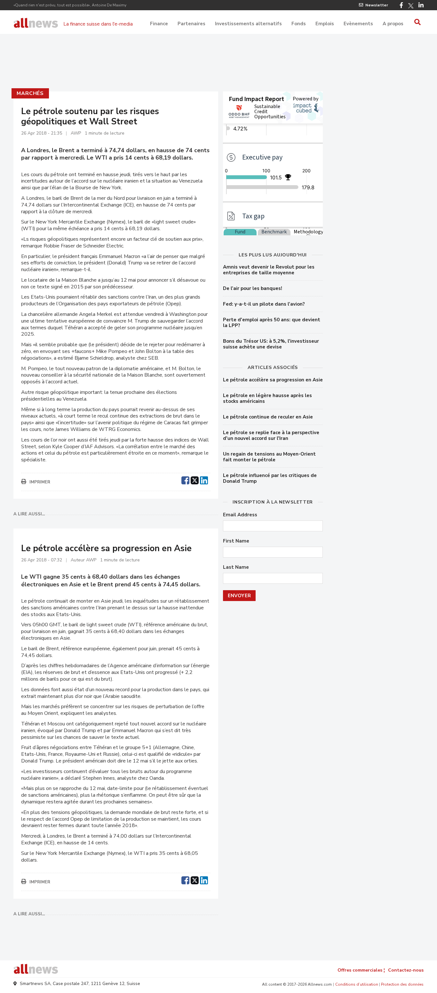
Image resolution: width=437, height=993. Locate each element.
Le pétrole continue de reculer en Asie (268, 417)
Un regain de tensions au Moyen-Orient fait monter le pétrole (269, 457)
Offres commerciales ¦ (361, 970)
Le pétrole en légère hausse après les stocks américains (267, 398)
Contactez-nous (406, 970)
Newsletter (376, 5)
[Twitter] (410, 5)
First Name (236, 541)
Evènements (358, 23)
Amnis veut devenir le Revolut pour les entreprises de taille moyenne (268, 270)
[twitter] (195, 479)
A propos (393, 23)
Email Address (240, 515)
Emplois (324, 23)
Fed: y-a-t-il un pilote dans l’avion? (264, 304)
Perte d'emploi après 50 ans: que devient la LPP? (271, 322)
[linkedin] (204, 479)
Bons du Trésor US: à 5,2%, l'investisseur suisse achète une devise (271, 344)
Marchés (30, 93)
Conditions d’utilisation (356, 984)
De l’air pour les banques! (252, 288)
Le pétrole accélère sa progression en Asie (273, 380)
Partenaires (191, 23)
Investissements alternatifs (248, 23)
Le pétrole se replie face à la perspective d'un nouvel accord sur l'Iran (271, 435)
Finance (159, 23)
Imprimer (39, 482)
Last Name (236, 567)
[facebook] (185, 479)
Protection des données (402, 984)
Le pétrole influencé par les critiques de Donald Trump (270, 478)
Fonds (298, 23)
